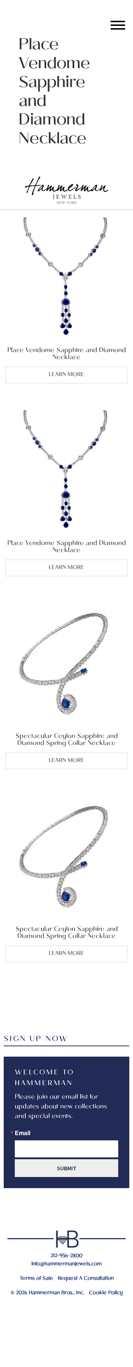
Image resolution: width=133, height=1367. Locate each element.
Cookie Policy (106, 1293)
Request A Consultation (86, 1278)
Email (22, 1133)
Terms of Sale (36, 1278)
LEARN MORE (66, 375)
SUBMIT (66, 1168)
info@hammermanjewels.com (66, 1264)
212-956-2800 (66, 1256)
